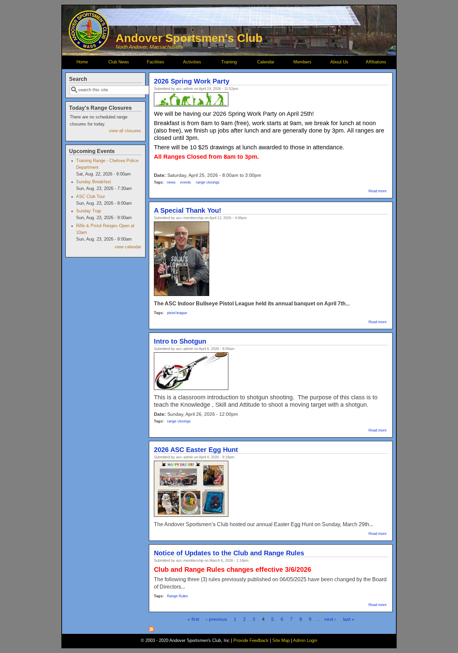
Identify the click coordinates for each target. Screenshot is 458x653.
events (185, 182)
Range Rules (177, 596)
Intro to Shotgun (180, 341)
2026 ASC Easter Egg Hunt (196, 449)
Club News (118, 62)
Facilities (155, 62)
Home (82, 62)
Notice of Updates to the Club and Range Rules (229, 553)
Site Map (281, 640)
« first (193, 619)
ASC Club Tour (90, 196)
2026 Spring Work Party (191, 81)
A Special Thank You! (187, 210)
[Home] (89, 49)
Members (302, 62)
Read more (377, 191)
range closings (208, 182)
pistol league (177, 313)
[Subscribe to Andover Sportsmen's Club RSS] (151, 630)
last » (348, 619)
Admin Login (305, 640)
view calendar (128, 247)
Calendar (265, 62)
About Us (339, 62)
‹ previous (216, 619)
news (171, 182)
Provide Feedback (251, 640)
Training (229, 62)
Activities (192, 62)
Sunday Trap (88, 211)
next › (330, 619)
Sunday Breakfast (93, 182)
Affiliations (376, 62)
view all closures (125, 131)
